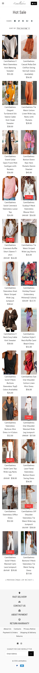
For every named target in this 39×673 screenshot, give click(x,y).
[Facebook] (17, 643)
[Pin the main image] (23, 21)
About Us (7, 629)
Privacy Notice (29, 629)
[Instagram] (21, 643)
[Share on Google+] (27, 21)
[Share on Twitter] (19, 21)
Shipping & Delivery (28, 632)
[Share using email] (31, 21)
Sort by (12, 28)
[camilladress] (19, 3)
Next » (31, 580)
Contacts (17, 629)
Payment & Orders (10, 632)
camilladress (22, 661)
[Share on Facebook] (15, 21)
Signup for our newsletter (19, 649)
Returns (19, 636)
